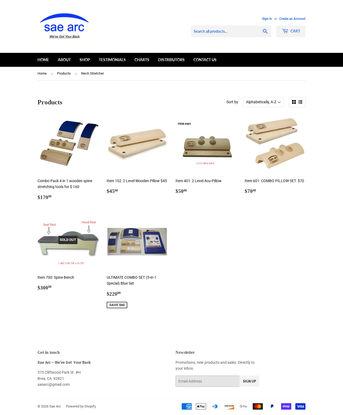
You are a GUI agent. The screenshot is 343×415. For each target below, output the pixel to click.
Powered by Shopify (81, 406)
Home (43, 59)
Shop (85, 59)
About (64, 59)
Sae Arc (55, 406)
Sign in (267, 19)
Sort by (232, 102)
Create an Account (292, 19)
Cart (295, 31)
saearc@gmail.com (54, 384)
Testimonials (112, 59)
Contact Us (205, 59)
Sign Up (249, 381)
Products (64, 73)
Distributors (171, 59)
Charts (142, 59)
